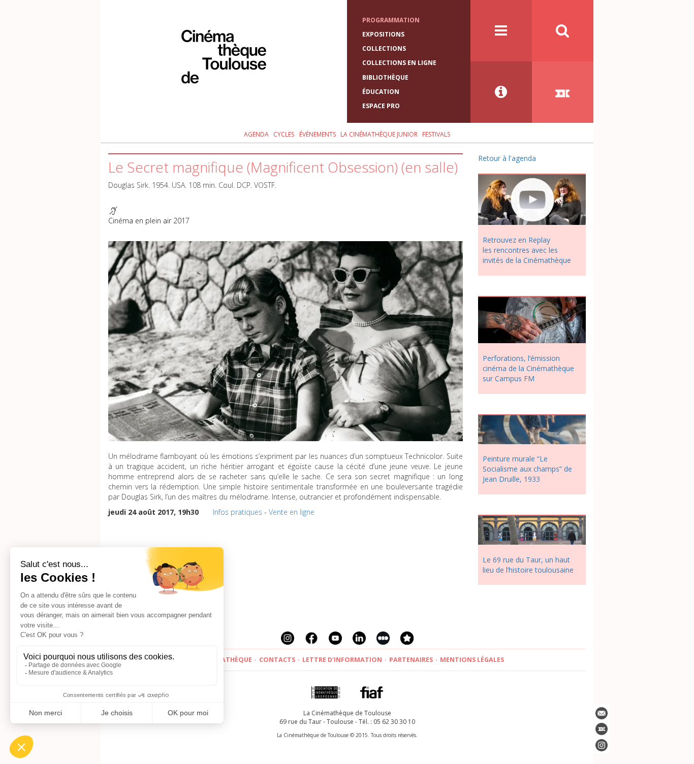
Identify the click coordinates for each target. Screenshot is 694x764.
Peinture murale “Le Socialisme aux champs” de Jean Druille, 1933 (527, 469)
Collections (384, 48)
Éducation (380, 91)
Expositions (383, 34)
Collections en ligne (399, 62)
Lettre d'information (342, 659)
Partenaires (411, 659)
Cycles (283, 134)
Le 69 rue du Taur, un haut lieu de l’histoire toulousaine (528, 565)
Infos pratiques (237, 512)
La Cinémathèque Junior (379, 134)
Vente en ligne (291, 512)
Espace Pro (381, 106)
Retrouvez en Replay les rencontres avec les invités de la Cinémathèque (527, 250)
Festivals (436, 134)
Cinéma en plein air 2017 (149, 220)
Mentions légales (472, 659)
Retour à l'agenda (507, 158)
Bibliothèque (385, 77)
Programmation (391, 20)
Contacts (277, 659)
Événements (317, 134)
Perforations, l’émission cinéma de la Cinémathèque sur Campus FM (528, 368)
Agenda (256, 134)
